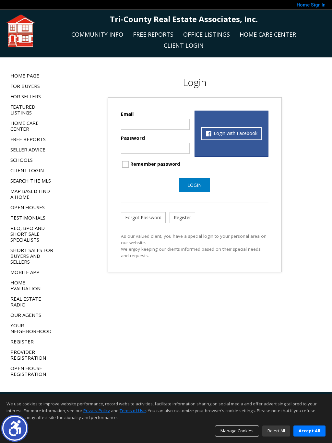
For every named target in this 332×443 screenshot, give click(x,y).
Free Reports (153, 34)
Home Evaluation (25, 285)
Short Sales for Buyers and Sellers (31, 256)
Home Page (24, 75)
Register (22, 341)
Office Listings (206, 34)
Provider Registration (28, 355)
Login (194, 185)
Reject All (276, 431)
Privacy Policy (96, 410)
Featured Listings (22, 109)
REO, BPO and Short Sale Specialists (27, 234)
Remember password (155, 164)
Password (133, 138)
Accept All (309, 431)
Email (127, 114)
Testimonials (27, 217)
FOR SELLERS (25, 96)
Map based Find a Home (30, 194)
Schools (21, 160)
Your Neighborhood (31, 328)
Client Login (184, 45)
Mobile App (25, 272)
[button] (14, 428)
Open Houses (27, 207)
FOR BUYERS (25, 86)
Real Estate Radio (25, 301)
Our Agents (25, 315)
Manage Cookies (237, 431)
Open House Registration (28, 371)
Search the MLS (30, 180)
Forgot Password (143, 217)
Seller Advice (27, 149)
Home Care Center (268, 34)
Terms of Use (133, 410)
